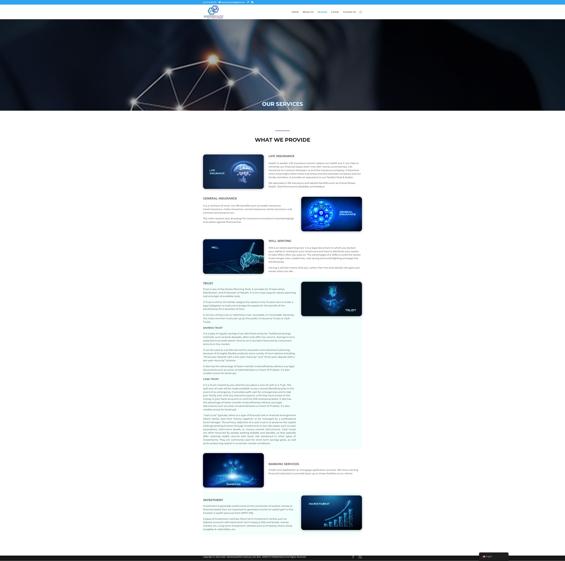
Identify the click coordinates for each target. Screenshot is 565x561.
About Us (308, 12)
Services (322, 12)
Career (335, 12)
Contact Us (349, 12)
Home (295, 12)
